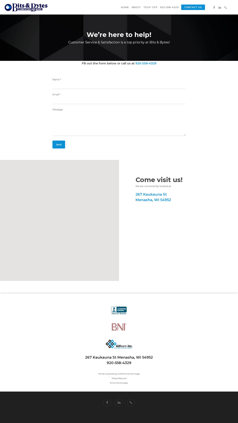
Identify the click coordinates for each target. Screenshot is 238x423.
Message (57, 109)
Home (125, 7)
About (136, 7)
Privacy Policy (117, 378)
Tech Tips (150, 7)
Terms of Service (116, 383)
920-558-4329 (169, 7)
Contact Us (193, 7)
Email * (56, 94)
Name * (56, 79)
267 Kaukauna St (151, 194)
